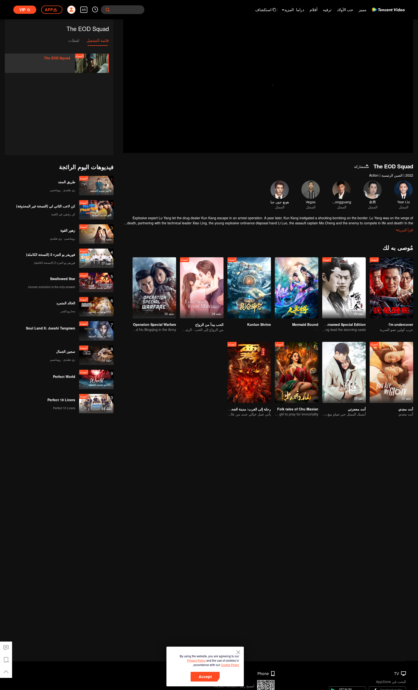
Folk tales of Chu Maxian (297, 409)
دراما (300, 9)
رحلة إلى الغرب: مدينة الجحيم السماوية (243, 409)
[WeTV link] (388, 10)
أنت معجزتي (357, 409)
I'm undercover (401, 324)
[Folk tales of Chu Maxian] (296, 372)
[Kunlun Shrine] (249, 287)
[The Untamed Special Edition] (344, 287)
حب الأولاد (345, 9)
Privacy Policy (196, 660)
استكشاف (263, 9)
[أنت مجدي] (391, 372)
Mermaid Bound (305, 324)
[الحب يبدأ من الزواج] (202, 287)
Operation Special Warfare (154, 324)
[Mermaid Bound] (296, 287)
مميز (362, 9)
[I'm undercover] (391, 287)
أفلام (313, 9)
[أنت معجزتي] (344, 372)
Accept (205, 676)
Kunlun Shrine (259, 324)
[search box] (108, 10)
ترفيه (327, 9)
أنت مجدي (405, 409)
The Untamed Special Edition (342, 324)
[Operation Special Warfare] (154, 287)
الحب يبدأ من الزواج (209, 324)
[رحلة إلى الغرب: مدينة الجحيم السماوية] (249, 372)
